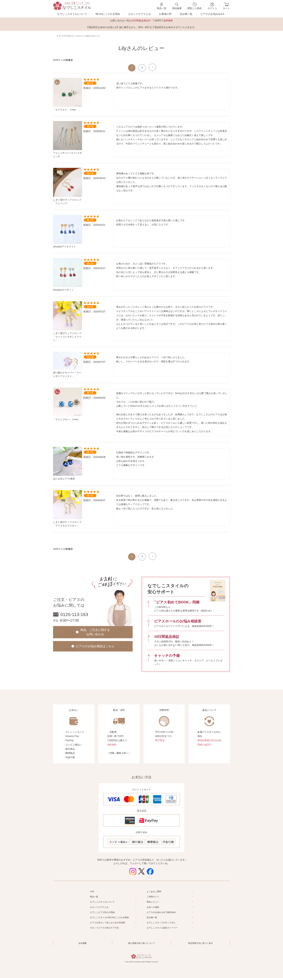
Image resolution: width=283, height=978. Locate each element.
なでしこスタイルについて (72, 14)
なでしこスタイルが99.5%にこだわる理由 (109, 917)
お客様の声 (165, 14)
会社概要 (82, 943)
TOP (92, 891)
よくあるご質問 (154, 891)
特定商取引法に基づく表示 (200, 943)
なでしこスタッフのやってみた (161, 922)
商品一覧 (94, 896)
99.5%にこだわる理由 (108, 14)
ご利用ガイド (153, 896)
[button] (152, 67)
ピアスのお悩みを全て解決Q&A (161, 912)
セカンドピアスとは (139, 14)
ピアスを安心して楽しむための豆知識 (107, 922)
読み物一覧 (186, 14)
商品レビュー (153, 902)
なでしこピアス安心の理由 (102, 912)
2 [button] (142, 67)
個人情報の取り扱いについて (141, 943)
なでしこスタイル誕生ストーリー (162, 928)
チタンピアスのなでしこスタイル (70, 36)
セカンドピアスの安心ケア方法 (104, 928)
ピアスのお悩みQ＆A (212, 14)
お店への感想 (153, 907)
